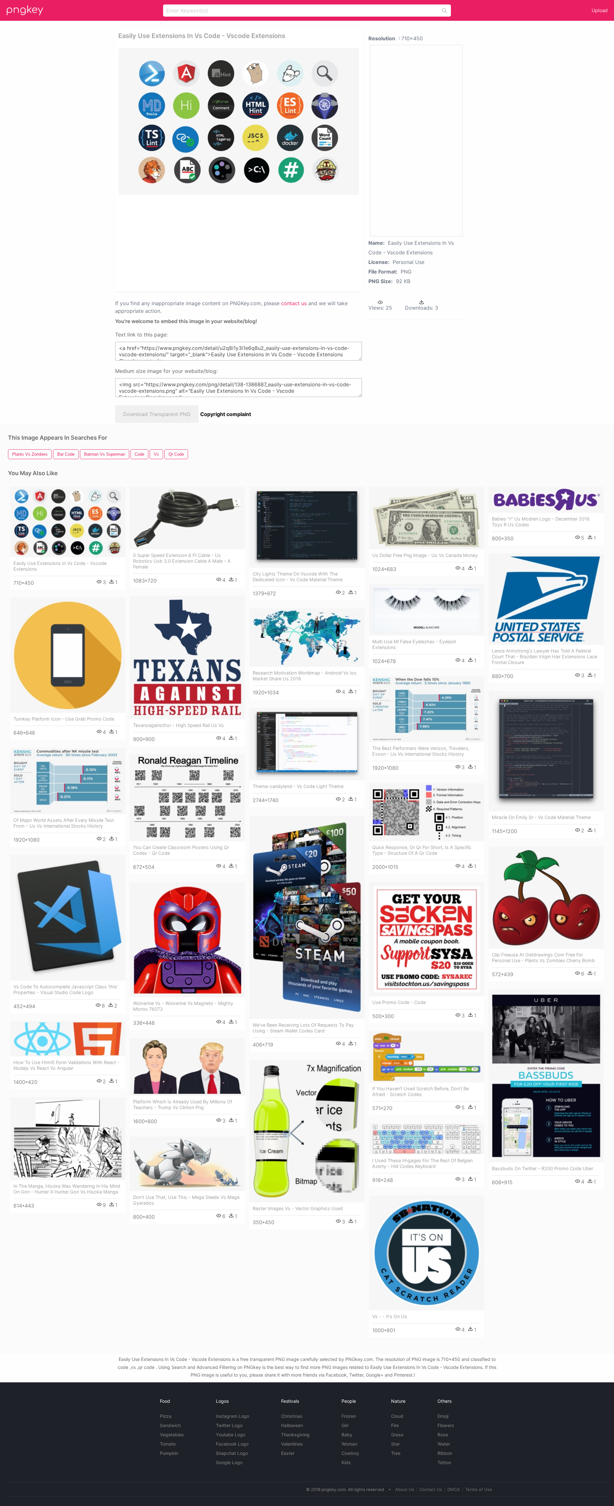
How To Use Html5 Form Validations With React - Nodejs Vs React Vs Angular (66, 1065)
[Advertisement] (230, 243)
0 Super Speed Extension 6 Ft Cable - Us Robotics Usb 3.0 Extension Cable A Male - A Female (182, 560)
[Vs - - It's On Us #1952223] (426, 1252)
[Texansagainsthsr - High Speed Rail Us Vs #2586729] (187, 657)
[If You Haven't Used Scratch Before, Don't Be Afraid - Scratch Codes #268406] (426, 1057)
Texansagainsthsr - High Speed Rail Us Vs (178, 725)
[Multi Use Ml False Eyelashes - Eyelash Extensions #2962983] (426, 610)
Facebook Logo (232, 1444)
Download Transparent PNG (157, 414)
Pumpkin (169, 1453)
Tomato (168, 1444)
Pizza (165, 1416)
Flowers (445, 1425)
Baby (347, 1434)
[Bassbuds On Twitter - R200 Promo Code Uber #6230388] (546, 1075)
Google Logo (229, 1462)
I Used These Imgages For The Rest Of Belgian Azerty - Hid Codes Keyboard (422, 1163)
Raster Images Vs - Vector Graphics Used (298, 1208)
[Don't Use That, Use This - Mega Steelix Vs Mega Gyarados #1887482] (187, 1164)
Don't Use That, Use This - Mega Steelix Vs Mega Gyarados (186, 1200)
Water (443, 1444)
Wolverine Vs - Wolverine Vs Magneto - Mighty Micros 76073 (183, 1006)
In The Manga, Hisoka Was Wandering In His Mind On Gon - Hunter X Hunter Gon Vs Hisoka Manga (66, 1188)
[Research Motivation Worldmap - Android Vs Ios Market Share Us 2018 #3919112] (307, 637)
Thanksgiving (295, 1434)
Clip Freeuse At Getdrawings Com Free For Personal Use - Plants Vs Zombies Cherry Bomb (543, 957)
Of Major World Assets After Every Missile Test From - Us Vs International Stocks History (63, 823)
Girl (345, 1425)
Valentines (292, 1444)
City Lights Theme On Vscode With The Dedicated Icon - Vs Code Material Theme (297, 576)
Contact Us (431, 1489)
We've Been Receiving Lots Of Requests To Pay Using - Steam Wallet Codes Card (303, 1027)
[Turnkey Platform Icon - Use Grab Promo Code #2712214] (67, 655)
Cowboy (350, 1453)
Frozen (349, 1416)
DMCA (453, 1489)
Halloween (292, 1425)
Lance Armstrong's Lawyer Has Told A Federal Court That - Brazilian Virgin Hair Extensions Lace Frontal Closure (544, 656)
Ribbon (444, 1453)
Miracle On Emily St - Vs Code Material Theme (541, 817)
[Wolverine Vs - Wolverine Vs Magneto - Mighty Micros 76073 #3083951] (187, 939)
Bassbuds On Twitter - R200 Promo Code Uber (542, 1168)
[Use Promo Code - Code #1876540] (426, 939)
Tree (395, 1453)
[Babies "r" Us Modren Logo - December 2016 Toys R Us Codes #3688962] (546, 500)
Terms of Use (478, 1489)
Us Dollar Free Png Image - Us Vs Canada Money (425, 555)
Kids (346, 1462)
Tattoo (444, 1462)
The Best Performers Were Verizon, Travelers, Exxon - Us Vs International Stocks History (420, 751)
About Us (404, 1489)
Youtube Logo (230, 1434)
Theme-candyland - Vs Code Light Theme (298, 786)
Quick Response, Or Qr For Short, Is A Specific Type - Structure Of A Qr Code (421, 850)
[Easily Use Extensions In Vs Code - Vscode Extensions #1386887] (67, 522)
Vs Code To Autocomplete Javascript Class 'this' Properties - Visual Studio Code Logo (65, 989)
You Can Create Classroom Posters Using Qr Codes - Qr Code (181, 850)
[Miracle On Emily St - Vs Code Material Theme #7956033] (546, 751)
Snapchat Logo (232, 1453)
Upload (600, 10)
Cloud (397, 1416)
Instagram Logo (232, 1416)
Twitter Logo (229, 1425)
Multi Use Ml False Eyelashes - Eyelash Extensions (414, 644)
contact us (294, 303)
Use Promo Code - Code (399, 1002)
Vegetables (172, 1434)
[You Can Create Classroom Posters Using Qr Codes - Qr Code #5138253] (187, 797)
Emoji (442, 1416)
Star (395, 1444)
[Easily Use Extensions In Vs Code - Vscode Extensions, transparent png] (238, 121)
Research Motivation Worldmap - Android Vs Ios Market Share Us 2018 (305, 675)
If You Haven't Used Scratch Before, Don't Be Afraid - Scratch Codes (420, 1091)
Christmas (292, 1416)
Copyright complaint (225, 414)
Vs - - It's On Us (389, 1316)
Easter (288, 1453)
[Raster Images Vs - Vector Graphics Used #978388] (307, 1131)
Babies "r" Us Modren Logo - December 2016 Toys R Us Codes (541, 521)
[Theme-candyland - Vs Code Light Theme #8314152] (307, 744)
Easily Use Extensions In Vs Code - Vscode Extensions (59, 566)
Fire (395, 1425)
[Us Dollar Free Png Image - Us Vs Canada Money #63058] (426, 518)
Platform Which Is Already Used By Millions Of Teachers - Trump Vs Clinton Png (182, 1104)
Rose (442, 1434)
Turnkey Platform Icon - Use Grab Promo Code (63, 719)
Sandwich (170, 1425)
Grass (397, 1434)
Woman (349, 1444)
